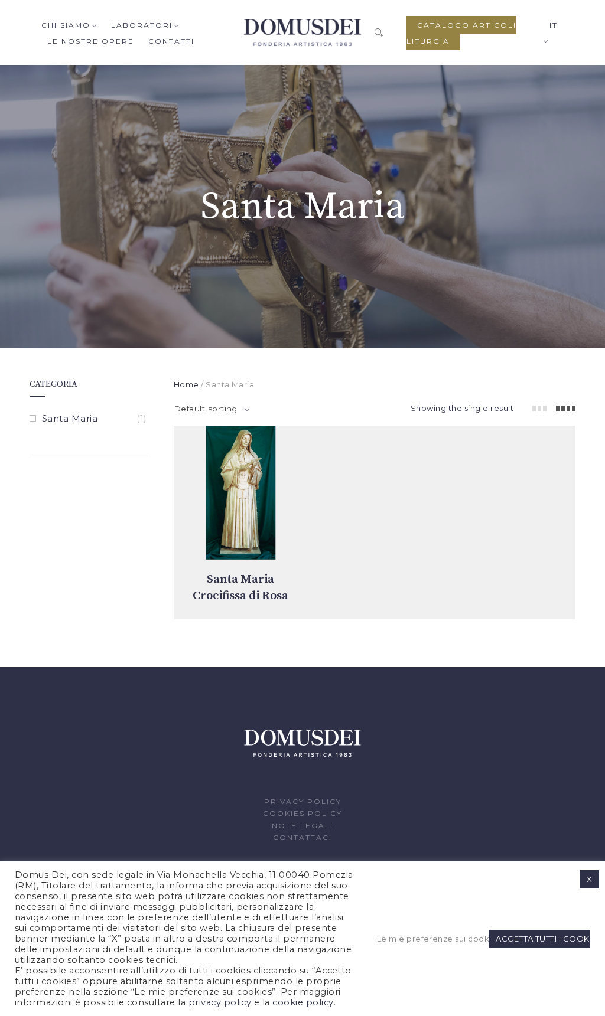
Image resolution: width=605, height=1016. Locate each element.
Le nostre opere (90, 41)
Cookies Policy (302, 813)
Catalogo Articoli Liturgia (461, 33)
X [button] (589, 879)
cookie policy (302, 1002)
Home (186, 384)
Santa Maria (69, 418)
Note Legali (302, 825)
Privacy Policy (302, 801)
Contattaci (302, 837)
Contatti (171, 41)
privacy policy (220, 1002)
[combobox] (211, 408)
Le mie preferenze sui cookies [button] (431, 938)
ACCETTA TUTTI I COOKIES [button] (543, 938)
